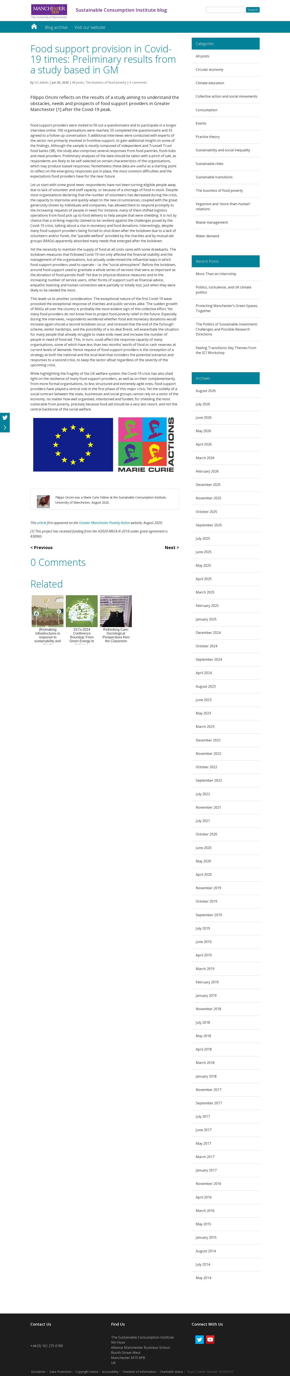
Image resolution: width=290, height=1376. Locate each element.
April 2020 (204, 874)
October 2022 (206, 767)
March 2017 (205, 1156)
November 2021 (208, 807)
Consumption (206, 110)
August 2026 (206, 390)
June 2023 (203, 699)
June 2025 (203, 552)
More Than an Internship (216, 273)
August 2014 (206, 1251)
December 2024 (208, 632)
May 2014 (203, 1277)
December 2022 (208, 740)
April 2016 (204, 1197)
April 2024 (204, 672)
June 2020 (203, 847)
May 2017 (203, 1143)
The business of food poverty (106, 82)
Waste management (212, 222)
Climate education (210, 83)
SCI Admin (41, 82)
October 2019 (206, 901)
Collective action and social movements (227, 96)
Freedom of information (139, 1372)
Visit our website (90, 27)
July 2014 (203, 1264)
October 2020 (206, 834)
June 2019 (203, 941)
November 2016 (208, 1183)
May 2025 (203, 565)
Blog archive (56, 27)
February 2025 (207, 605)
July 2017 (203, 1116)
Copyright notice (87, 1372)
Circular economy (209, 69)
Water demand (207, 236)
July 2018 (203, 1022)
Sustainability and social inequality (223, 150)
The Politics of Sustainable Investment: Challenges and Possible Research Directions (227, 329)
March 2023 (205, 726)
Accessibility (110, 1372)
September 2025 (209, 525)
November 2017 (208, 1089)
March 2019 (205, 968)
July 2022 (203, 794)
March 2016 (205, 1210)
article (41, 522)
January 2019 (206, 995)
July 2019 (203, 928)
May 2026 (203, 431)
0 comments (138, 82)
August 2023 (206, 686)
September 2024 (209, 659)
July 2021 (203, 820)
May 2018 (203, 1036)
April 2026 (204, 444)
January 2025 (206, 619)
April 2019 (204, 955)
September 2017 (209, 1103)
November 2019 (208, 888)
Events (201, 123)
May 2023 (203, 713)
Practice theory (208, 136)
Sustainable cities (209, 163)
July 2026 (203, 404)
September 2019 (209, 915)
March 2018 (205, 1062)
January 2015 (206, 1237)
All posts (78, 82)
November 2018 (208, 1009)
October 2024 (206, 646)
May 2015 (203, 1224)
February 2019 (207, 982)
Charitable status (171, 1372)
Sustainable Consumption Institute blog (34, 25)
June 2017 (203, 1129)
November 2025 (208, 498)
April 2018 (204, 1049)
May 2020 (203, 861)
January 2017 (206, 1170)
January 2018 (206, 1076)
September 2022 (209, 780)
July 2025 (203, 538)
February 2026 (207, 471)
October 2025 (206, 511)
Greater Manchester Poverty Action (104, 522)
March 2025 (205, 592)
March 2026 (205, 458)
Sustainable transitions (214, 177)
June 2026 (203, 417)
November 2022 (208, 753)
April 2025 (204, 579)
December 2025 (208, 484)
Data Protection (60, 1372)
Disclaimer (38, 1372)
